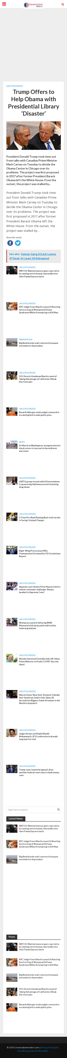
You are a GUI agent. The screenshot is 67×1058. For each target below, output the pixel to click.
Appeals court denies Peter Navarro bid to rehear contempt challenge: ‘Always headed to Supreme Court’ (39, 590)
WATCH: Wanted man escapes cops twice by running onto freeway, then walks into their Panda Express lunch (39, 274)
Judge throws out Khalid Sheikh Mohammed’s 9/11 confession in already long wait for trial (38, 736)
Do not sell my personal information (38, 1049)
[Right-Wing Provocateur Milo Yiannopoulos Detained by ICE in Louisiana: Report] (12, 550)
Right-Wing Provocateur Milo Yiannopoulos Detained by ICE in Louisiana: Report (39, 554)
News (22, 442)
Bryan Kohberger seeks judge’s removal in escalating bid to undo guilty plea (39, 413)
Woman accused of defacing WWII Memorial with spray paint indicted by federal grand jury (37, 626)
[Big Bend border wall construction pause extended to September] (12, 342)
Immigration (25, 339)
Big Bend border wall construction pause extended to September (38, 344)
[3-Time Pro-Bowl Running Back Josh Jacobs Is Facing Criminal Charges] (12, 516)
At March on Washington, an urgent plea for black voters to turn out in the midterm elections (39, 448)
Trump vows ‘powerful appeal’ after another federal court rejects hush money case (39, 772)
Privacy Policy (47, 1047)
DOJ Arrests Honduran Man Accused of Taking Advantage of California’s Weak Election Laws (38, 379)
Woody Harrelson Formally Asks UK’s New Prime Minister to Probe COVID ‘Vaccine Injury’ (39, 662)
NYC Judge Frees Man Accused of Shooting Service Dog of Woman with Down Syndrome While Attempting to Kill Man (39, 310)
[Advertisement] (33, 44)
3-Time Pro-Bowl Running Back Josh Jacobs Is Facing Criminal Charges (39, 519)
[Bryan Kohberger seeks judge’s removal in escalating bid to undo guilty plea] (12, 411)
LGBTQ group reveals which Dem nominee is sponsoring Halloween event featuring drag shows (39, 484)
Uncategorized (14, 86)
